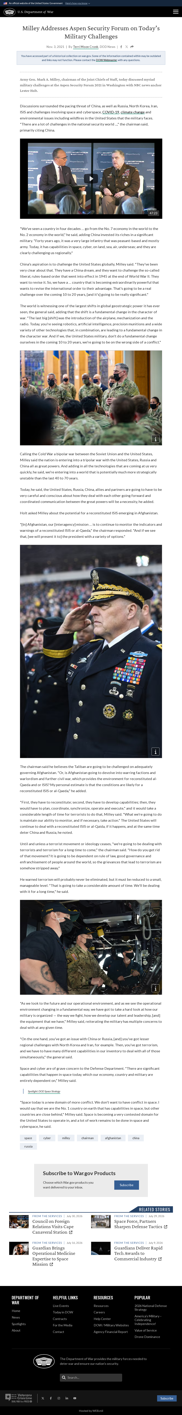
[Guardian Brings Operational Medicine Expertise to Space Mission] (48, 1254)
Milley (66, 1138)
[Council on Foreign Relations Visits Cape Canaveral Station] (48, 1225)
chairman (87, 1138)
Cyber (47, 1138)
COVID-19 (110, 112)
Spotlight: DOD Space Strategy (44, 1091)
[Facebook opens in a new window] (50, 1398)
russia (28, 1146)
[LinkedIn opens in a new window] (66, 1398)
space (28, 1138)
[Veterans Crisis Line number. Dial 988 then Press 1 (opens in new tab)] (18, 1398)
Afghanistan (113, 1138)
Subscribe (126, 1185)
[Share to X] (127, 47)
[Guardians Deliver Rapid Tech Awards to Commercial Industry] (130, 1251)
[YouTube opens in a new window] (74, 1398)
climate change (133, 112)
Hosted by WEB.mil (91, 1410)
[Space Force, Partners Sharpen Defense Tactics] (130, 1222)
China (135, 1138)
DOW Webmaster (106, 60)
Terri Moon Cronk (85, 47)
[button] (175, 12)
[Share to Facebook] (121, 47)
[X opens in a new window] (43, 1398)
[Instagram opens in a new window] (58, 1398)
